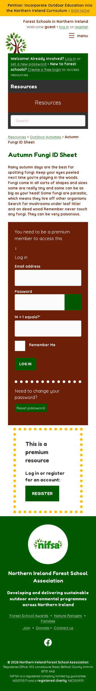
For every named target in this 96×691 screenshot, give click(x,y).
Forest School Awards (29, 615)
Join (26, 627)
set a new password (28, 64)
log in (64, 26)
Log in (70, 58)
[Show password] (73, 302)
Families (48, 621)
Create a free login (44, 69)
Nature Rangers (68, 615)
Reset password (31, 408)
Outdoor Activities (45, 136)
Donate (42, 627)
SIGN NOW (80, 10)
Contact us (63, 627)
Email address (27, 266)
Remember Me (41, 344)
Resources (17, 136)
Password (23, 291)
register (81, 26)
